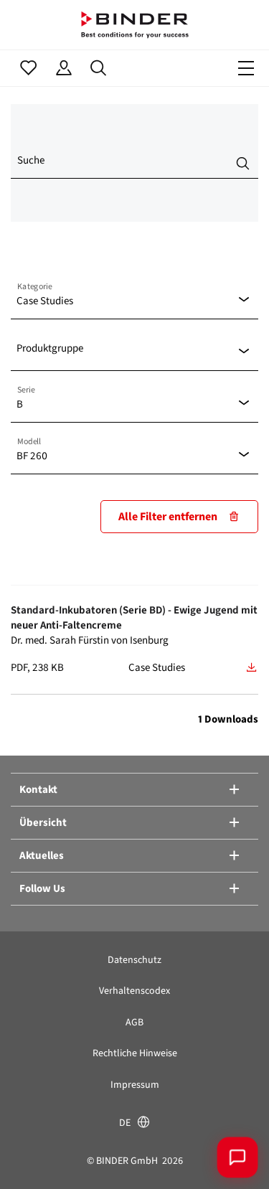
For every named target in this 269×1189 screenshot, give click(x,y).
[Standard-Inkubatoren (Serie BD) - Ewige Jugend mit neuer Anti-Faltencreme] (251, 667)
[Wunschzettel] (28, 68)
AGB (134, 1022)
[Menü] (246, 68)
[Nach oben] (32, 1157)
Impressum (134, 1084)
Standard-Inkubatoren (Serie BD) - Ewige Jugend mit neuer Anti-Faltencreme (134, 617)
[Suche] (98, 68)
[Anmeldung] (63, 68)
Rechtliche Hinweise (135, 1053)
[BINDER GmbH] (135, 25)
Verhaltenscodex (134, 990)
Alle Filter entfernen (167, 516)
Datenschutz (134, 960)
